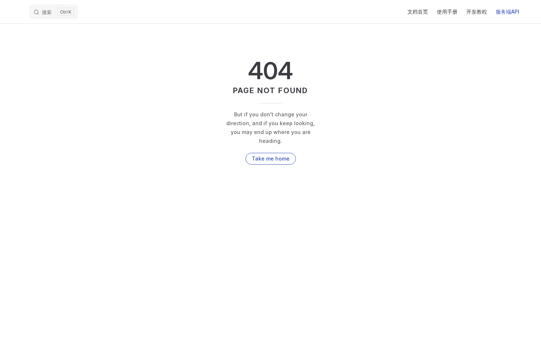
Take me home (271, 158)
